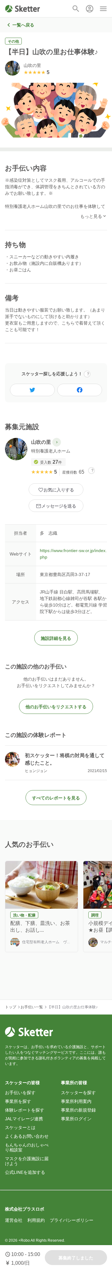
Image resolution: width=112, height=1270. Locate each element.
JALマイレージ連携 (24, 1118)
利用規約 (36, 1220)
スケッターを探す (78, 1092)
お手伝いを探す (20, 1092)
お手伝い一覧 (32, 1007)
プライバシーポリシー (71, 1220)
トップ (10, 1007)
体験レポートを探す (24, 1110)
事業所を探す (18, 1101)
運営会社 (13, 1220)
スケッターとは (20, 1127)
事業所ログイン (76, 1118)
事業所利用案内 (76, 1101)
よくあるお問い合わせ (27, 1136)
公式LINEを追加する (25, 1172)
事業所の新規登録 (78, 1110)
